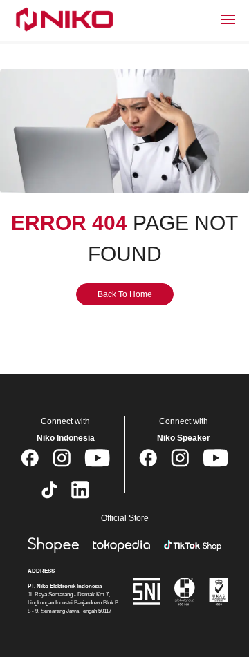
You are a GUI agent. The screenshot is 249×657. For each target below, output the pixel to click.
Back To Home (125, 294)
